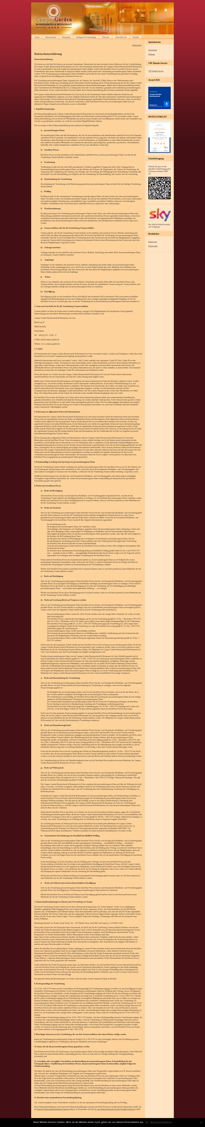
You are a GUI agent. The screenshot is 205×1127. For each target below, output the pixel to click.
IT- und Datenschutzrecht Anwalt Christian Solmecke (114, 1109)
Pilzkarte (151, 54)
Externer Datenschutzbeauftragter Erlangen (53, 1109)
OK (146, 1122)
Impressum (136, 45)
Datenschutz (153, 246)
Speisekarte (152, 50)
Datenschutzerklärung (161, 1122)
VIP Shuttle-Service (156, 71)
